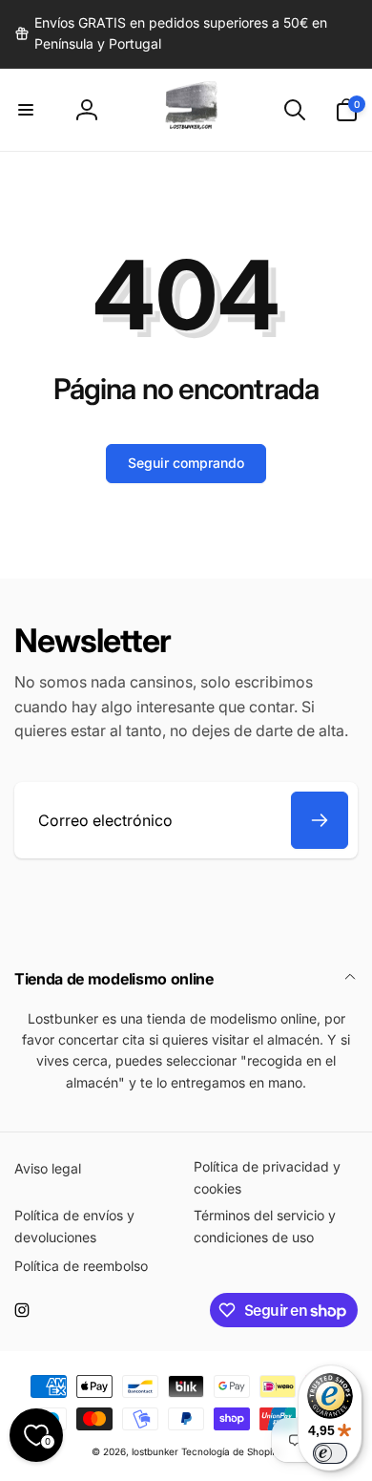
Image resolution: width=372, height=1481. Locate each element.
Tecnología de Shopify (231, 1451)
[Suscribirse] (319, 820)
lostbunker (155, 1451)
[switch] (330, 1453)
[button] (26, 110)
